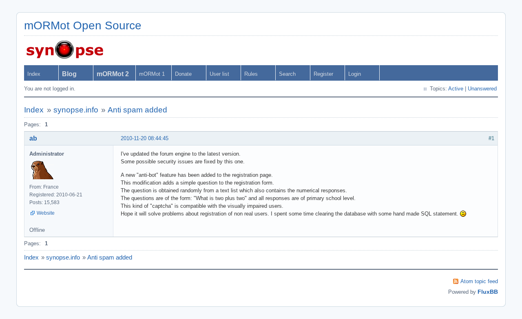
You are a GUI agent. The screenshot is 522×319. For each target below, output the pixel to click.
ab (33, 138)
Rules (251, 74)
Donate (183, 74)
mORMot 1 (152, 74)
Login (354, 74)
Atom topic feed (479, 281)
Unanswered (482, 89)
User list (219, 74)
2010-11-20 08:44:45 (144, 138)
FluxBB (488, 291)
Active (455, 89)
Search (287, 74)
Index (33, 74)
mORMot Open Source (83, 25)
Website (46, 213)
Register (323, 74)
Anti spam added (137, 110)
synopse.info (75, 110)
